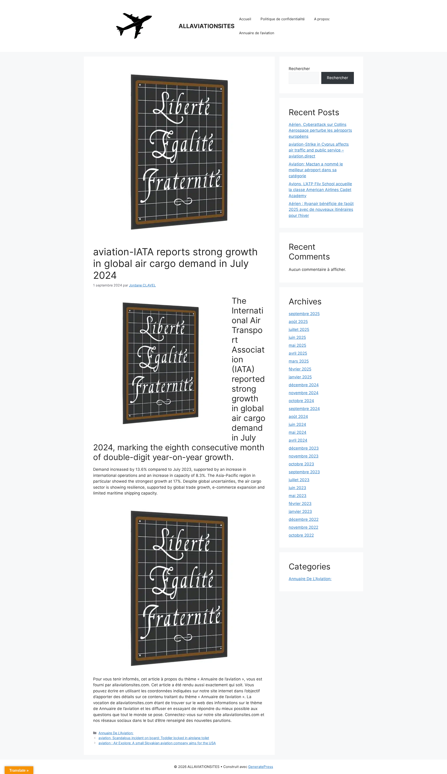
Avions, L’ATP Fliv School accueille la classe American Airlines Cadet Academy (320, 190)
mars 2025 (299, 361)
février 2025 (300, 369)
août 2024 (298, 416)
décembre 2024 (304, 385)
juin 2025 (297, 337)
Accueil (245, 19)
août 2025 (298, 321)
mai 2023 (297, 495)
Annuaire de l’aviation (256, 33)
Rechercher (299, 68)
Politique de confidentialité (283, 19)
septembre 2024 (304, 408)
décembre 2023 (304, 448)
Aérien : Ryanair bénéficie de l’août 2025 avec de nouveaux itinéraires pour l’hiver (321, 209)
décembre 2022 (303, 519)
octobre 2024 (301, 400)
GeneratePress (260, 766)
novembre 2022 (303, 527)
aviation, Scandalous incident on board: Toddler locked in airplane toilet (153, 738)
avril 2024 (298, 440)
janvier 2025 (300, 377)
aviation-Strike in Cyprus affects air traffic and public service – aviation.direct (319, 150)
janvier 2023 (300, 511)
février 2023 (300, 503)
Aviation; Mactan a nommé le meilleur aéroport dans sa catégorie (316, 170)
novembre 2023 (303, 456)
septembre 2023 (304, 472)
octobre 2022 (301, 535)
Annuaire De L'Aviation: (115, 733)
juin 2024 (297, 424)
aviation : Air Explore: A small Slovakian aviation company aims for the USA (157, 743)
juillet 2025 (299, 329)
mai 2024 (297, 432)
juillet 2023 (299, 480)
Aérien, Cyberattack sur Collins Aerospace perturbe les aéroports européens (320, 130)
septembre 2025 (304, 313)
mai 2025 (297, 345)
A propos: (322, 19)
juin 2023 (297, 487)
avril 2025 (298, 353)
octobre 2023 (301, 464)
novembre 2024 (303, 392)
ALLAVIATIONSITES (206, 26)
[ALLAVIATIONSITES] (134, 25)
